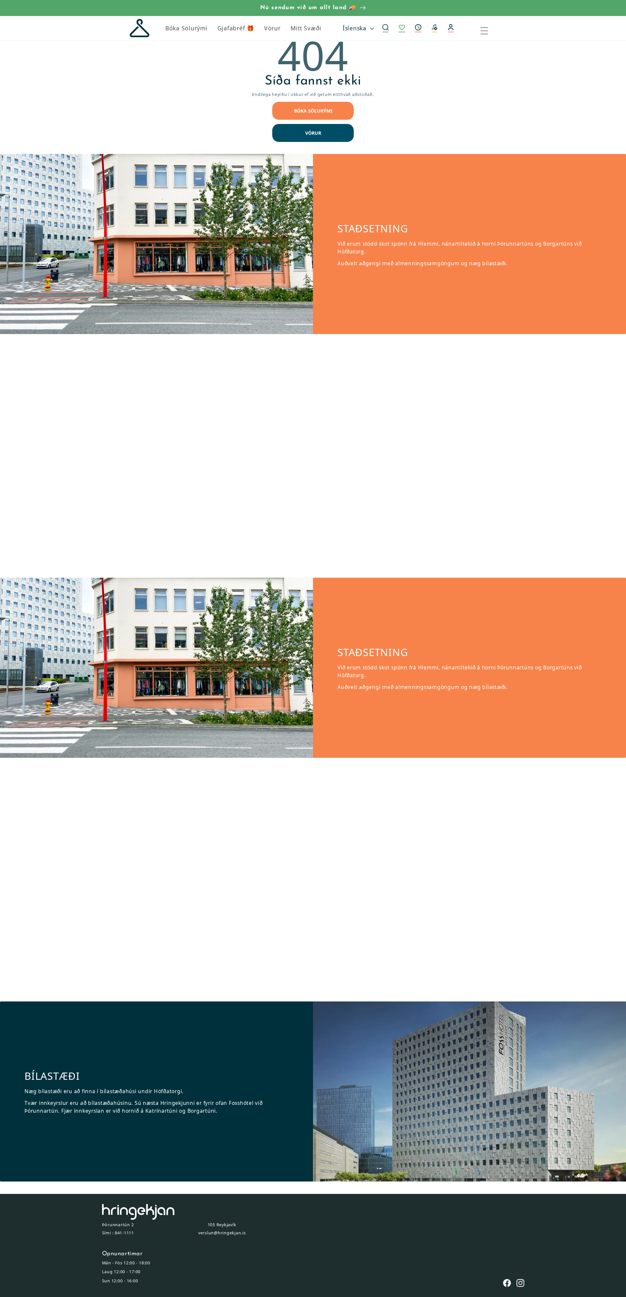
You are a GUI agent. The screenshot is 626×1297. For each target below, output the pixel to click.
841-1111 (124, 1233)
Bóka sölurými (313, 111)
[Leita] (386, 28)
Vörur (313, 133)
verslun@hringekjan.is (222, 1233)
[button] (418, 28)
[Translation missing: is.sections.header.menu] (488, 28)
